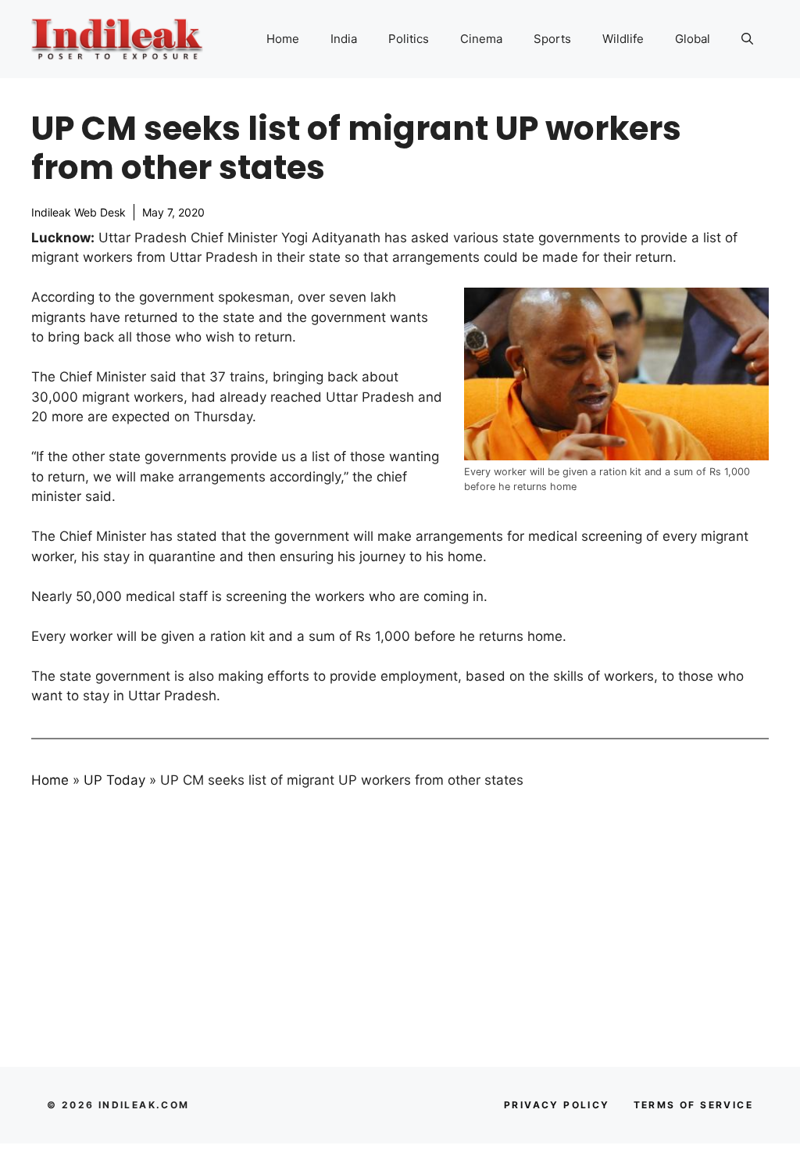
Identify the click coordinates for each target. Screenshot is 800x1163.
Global (692, 38)
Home (282, 38)
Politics (408, 38)
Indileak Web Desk (78, 212)
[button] (747, 39)
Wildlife (623, 38)
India (343, 38)
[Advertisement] (400, 920)
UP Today (114, 780)
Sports (552, 38)
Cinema (481, 38)
